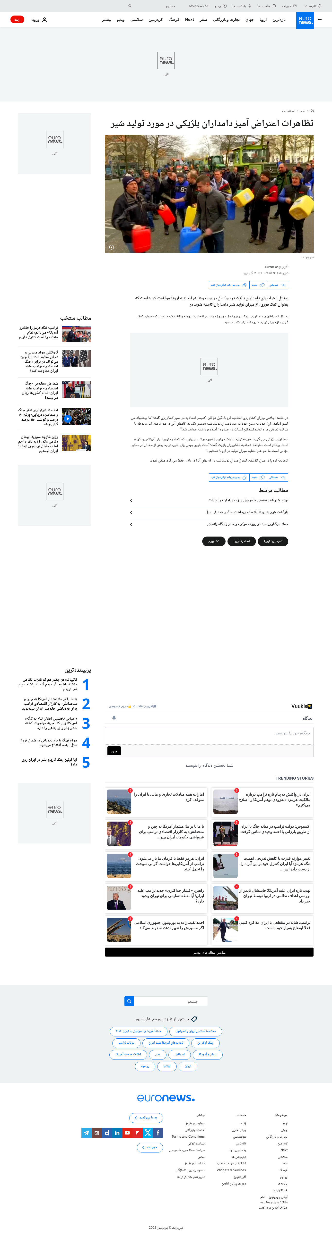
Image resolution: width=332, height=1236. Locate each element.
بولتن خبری (239, 1130)
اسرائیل (180, 1055)
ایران (188, 1066)
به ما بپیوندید (237, 1150)
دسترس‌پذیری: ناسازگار (190, 1170)
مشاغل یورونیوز (195, 1164)
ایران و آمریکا (208, 1055)
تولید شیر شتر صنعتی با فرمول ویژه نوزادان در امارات (248, 500)
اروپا (263, 19)
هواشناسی (239, 1137)
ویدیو (121, 19)
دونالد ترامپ (126, 1043)
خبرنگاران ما (280, 1190)
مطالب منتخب (75, 318)
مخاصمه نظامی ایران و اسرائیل (195, 1031)
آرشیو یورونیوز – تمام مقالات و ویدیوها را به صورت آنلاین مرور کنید (273, 1202)
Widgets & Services (231, 1170)
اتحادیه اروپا (242, 541)
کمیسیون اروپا (273, 541)
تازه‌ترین (279, 19)
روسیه (145, 1066)
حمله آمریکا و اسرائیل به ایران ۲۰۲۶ (138, 1031)
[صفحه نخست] (312, 111)
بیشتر (201, 1115)
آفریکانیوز (240, 1177)
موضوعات (281, 1115)
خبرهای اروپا (288, 111)
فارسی (312, 6)
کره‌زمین (156, 19)
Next (189, 19)
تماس (201, 1157)
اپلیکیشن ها (239, 1157)
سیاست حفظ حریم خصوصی (187, 1150)
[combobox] (154, 6)
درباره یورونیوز (195, 1123)
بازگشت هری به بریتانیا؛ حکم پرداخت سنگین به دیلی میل (247, 512)
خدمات (241, 1115)
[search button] (130, 6)
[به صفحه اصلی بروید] (305, 20)
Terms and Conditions (188, 1137)
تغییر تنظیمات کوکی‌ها (191, 1177)
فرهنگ (174, 19)
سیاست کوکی (196, 1143)
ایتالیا (167, 1066)
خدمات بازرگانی (195, 1130)
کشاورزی (213, 541)
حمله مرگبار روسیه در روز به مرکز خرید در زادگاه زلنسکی (247, 524)
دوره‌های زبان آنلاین (234, 1184)
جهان (249, 19)
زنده (17, 19)
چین (157, 1055)
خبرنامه (152, 1147)
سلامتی (137, 19)
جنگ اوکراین (205, 1043)
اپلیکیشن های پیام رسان (231, 1164)
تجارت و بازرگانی (226, 19)
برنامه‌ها (283, 1184)
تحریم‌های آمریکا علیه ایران (166, 1043)
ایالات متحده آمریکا (128, 1055)
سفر (203, 19)
